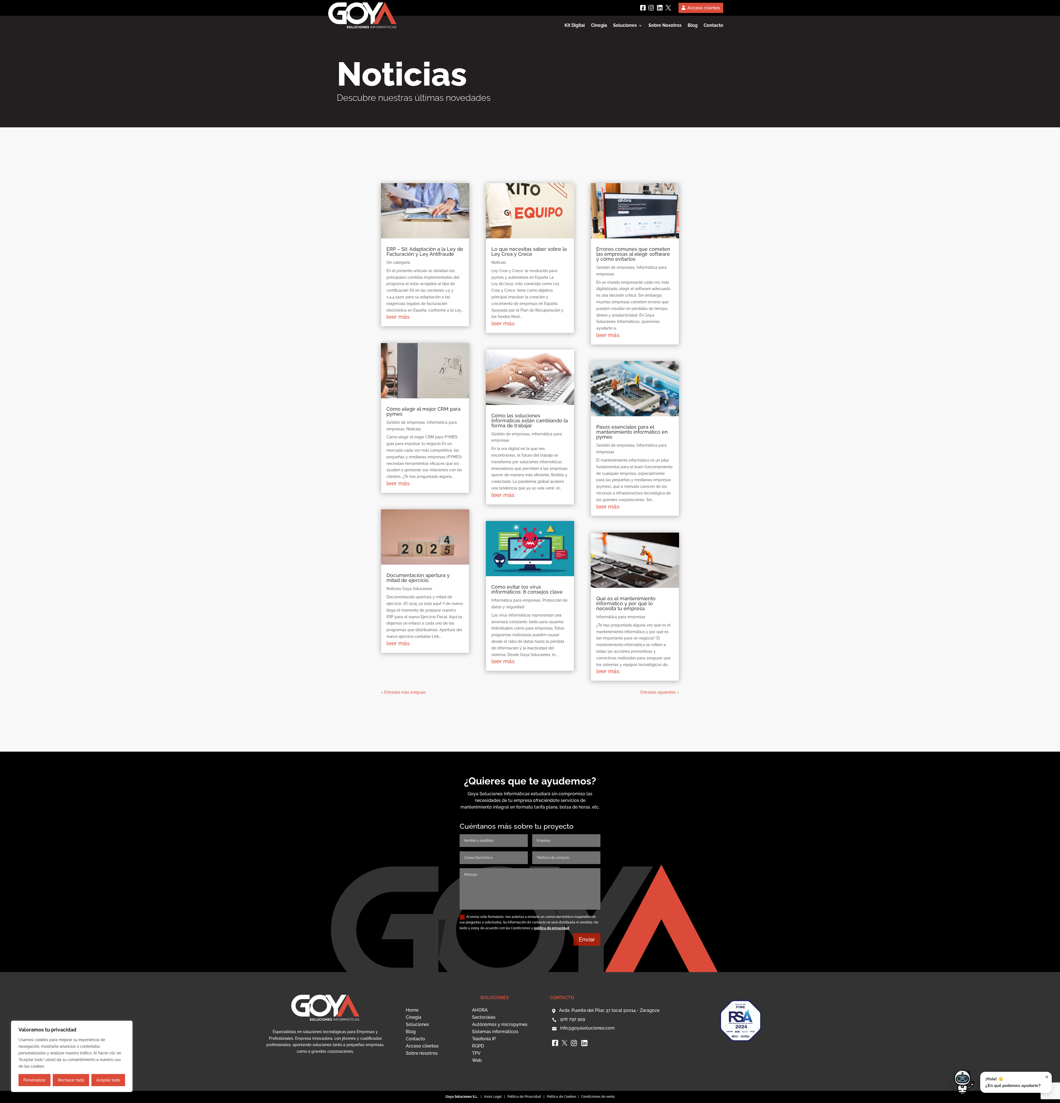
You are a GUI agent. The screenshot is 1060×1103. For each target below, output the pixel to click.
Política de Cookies (562, 1097)
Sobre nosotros (422, 1053)
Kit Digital (575, 25)
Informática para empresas (515, 600)
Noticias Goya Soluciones (409, 588)
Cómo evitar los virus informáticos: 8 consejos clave (527, 589)
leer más (398, 316)
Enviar (587, 939)
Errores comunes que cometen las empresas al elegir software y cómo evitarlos (633, 254)
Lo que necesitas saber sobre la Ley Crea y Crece (529, 251)
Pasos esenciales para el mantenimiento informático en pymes (632, 432)
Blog (693, 25)
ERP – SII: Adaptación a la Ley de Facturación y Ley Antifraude (424, 251)
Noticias (413, 429)
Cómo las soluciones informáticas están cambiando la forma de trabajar (529, 420)
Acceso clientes (703, 7)
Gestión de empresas (405, 422)
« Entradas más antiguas (403, 692)
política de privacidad (551, 928)
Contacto (713, 25)
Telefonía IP (484, 1038)
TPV (476, 1053)
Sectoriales (483, 1017)
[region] (71, 1056)
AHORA (480, 1010)
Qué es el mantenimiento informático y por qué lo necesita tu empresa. (626, 603)
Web (477, 1060)
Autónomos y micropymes (500, 1024)
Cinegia (599, 25)
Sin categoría (398, 262)
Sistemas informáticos (495, 1031)
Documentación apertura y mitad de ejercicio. (418, 577)
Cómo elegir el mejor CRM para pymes (423, 411)
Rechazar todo (71, 1080)
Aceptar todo (108, 1080)
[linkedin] (659, 7)
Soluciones (417, 1024)
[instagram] (651, 7)
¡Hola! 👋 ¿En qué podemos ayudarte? (1016, 1081)
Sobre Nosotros (665, 25)
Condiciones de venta (598, 1097)
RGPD (478, 1046)
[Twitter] (668, 7)
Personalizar (34, 1080)
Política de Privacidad (524, 1097)
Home (412, 1010)
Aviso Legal (493, 1097)
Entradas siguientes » (659, 692)
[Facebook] (643, 7)
